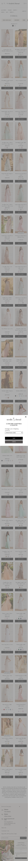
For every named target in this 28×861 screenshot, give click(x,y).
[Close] (25, 417)
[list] (14, 433)
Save (14, 438)
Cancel (14, 442)
